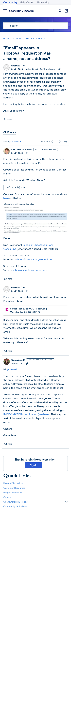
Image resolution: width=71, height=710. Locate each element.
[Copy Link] (59, 69)
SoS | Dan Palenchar (21, 149)
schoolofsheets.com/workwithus (34, 259)
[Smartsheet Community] (21, 11)
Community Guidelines (15, 506)
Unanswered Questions (35, 501)
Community (10, 2)
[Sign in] (66, 11)
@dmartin (12, 369)
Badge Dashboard (12, 492)
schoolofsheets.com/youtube (30, 270)
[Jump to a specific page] (65, 141)
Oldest (16, 141)
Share (7, 119)
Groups (7, 497)
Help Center (27, 2)
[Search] (60, 11)
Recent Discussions (13, 483)
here (6, 198)
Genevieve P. (18, 360)
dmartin (15, 65)
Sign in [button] (33, 465)
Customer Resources (14, 488)
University (43, 2)
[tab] (9, 132)
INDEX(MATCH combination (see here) (26, 414)
